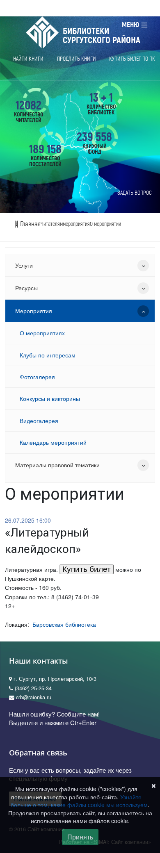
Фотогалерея (37, 377)
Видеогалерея (39, 420)
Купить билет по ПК (132, 58)
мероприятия (76, 224)
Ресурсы (26, 288)
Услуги (24, 265)
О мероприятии (105, 224)
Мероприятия (33, 311)
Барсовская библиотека (64, 624)
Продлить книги (76, 58)
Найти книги (28, 58)
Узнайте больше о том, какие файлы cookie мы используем (79, 801)
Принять (80, 837)
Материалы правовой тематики (57, 465)
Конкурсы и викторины (50, 398)
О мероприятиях (42, 333)
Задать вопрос (134, 192)
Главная (29, 224)
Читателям (52, 224)
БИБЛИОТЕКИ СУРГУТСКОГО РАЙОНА (101, 35)
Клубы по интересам (47, 355)
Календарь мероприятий (53, 442)
